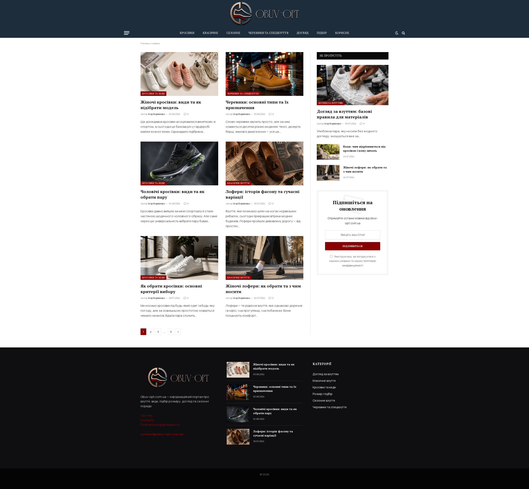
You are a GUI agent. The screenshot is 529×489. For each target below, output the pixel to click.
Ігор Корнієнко (156, 114)
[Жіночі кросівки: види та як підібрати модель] (179, 74)
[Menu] (126, 33)
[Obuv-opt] (264, 14)
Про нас (147, 415)
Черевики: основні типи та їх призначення (257, 104)
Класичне (210, 33)
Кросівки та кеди (153, 93)
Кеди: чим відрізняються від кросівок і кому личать (364, 148)
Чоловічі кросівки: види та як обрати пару (172, 194)
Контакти (147, 420)
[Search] (403, 33)
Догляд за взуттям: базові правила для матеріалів (344, 114)
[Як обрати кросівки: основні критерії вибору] (179, 258)
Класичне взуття (238, 183)
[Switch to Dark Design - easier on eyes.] (396, 33)
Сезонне (233, 33)
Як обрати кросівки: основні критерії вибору (171, 288)
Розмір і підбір (322, 394)
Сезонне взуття (324, 400)
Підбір (322, 33)
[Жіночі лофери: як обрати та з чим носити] (264, 258)
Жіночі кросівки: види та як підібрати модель (171, 104)
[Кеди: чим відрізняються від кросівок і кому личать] (328, 152)
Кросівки (187, 33)
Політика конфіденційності (160, 424)
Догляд (303, 33)
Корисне (342, 33)
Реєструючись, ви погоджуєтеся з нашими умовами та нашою (352, 261)
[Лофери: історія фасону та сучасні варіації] (264, 163)
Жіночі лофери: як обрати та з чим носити (263, 288)
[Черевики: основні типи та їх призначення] (264, 74)
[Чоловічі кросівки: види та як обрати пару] (179, 163)
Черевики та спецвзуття (268, 33)
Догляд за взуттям (330, 102)
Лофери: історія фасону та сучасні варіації (262, 194)
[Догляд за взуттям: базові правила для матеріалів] (352, 85)
